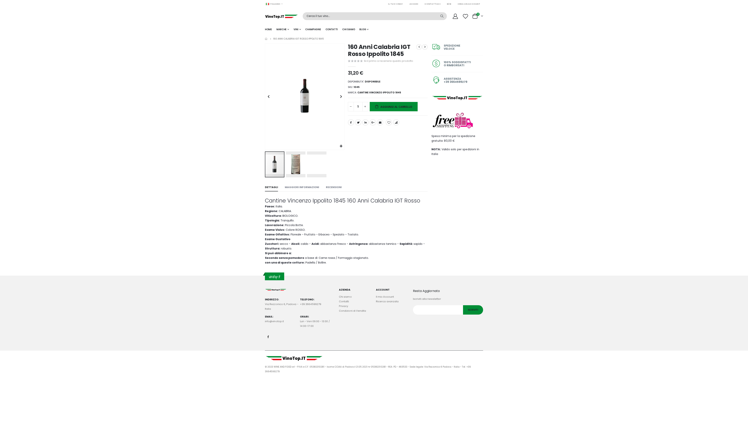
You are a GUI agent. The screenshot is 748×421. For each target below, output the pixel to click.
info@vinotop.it (274, 321)
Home (266, 38)
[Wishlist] (465, 16)
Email (380, 122)
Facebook (351, 122)
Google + (373, 122)
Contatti (344, 301)
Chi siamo (345, 297)
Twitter (358, 122)
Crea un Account (469, 3)
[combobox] (375, 16)
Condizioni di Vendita (352, 311)
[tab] (271, 187)
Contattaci (432, 3)
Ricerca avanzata (387, 301)
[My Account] (455, 16)
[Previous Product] (419, 47)
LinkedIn (365, 122)
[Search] (442, 16)
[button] (341, 146)
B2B (449, 3)
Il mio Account (385, 297)
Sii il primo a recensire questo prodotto (388, 61)
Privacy (343, 306)
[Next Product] (425, 47)
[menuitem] (364, 29)
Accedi (413, 3)
